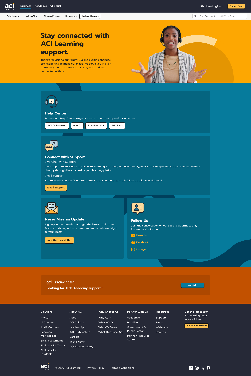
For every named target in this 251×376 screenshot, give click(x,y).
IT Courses (47, 322)
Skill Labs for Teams (53, 345)
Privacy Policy (95, 367)
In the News (77, 341)
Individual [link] (55, 6)
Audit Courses (50, 327)
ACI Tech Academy (81, 346)
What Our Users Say (111, 332)
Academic (133, 317)
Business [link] (25, 6)
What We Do (106, 322)
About (73, 317)
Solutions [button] (12, 16)
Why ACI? (104, 317)
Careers (74, 336)
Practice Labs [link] (96, 125)
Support (161, 317)
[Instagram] (197, 368)
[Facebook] (208, 368)
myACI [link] (77, 125)
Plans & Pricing (52, 16)
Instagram (142, 249)
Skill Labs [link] (117, 125)
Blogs (159, 322)
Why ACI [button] (30, 16)
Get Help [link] (192, 285)
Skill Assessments (52, 340)
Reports (161, 332)
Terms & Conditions (122, 367)
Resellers (133, 322)
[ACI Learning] (9, 6)
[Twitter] (202, 368)
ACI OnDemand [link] (57, 125)
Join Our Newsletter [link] (59, 240)
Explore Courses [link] (90, 16)
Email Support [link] (56, 188)
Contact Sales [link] (236, 6)
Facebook (142, 242)
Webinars (162, 327)
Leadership (77, 327)
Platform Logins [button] (210, 6)
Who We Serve (107, 327)
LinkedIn (141, 235)
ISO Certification (80, 332)
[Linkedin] (191, 368)
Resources (70, 16)
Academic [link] (41, 6)
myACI (45, 317)
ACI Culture (77, 322)
